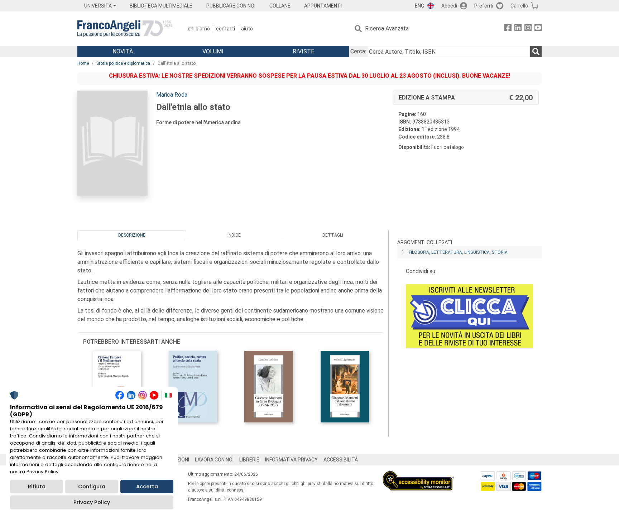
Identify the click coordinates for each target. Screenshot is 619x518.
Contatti (225, 29)
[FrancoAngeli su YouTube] (538, 29)
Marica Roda (171, 94)
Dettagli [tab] (332, 235)
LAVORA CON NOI (214, 460)
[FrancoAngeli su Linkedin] (518, 29)
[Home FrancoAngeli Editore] (124, 28)
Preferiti (483, 6)
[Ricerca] (536, 51)
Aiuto (247, 29)
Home (83, 63)
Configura (91, 486)
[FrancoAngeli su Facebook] (508, 29)
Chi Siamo (199, 29)
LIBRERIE (249, 460)
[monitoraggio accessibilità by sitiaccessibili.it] (418, 475)
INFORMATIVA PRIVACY (291, 460)
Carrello (519, 6)
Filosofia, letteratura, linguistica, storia (458, 252)
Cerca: (358, 51)
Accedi (449, 6)
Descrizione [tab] (131, 235)
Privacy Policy (91, 502)
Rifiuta (36, 486)
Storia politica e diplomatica (123, 63)
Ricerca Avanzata (387, 28)
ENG (419, 6)
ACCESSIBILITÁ (340, 460)
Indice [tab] (234, 235)
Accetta (147, 486)
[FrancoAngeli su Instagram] (528, 29)
